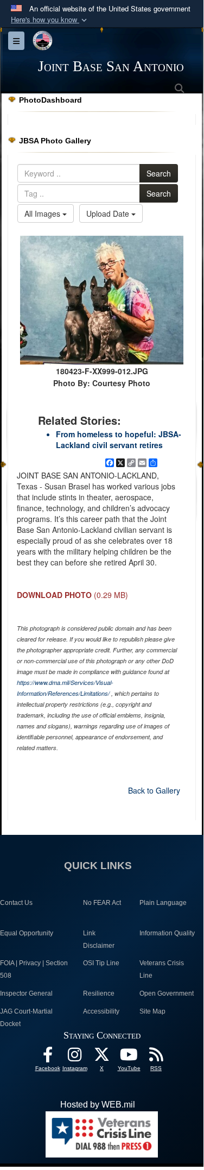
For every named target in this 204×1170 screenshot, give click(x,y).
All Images (43, 213)
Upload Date (108, 213)
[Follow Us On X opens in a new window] (102, 1057)
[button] (50, 20)
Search (158, 173)
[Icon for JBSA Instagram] (74, 1057)
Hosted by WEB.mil (97, 1104)
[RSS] (156, 1057)
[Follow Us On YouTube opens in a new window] (129, 1057)
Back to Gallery (154, 790)
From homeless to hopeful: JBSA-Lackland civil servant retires (118, 439)
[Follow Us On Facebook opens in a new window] (47, 1057)
